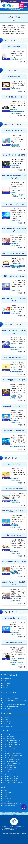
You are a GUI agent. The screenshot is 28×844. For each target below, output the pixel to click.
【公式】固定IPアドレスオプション (10, 776)
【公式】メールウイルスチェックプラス (11, 763)
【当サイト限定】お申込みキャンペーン (11, 698)
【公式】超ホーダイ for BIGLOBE (10, 778)
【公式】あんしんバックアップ (9, 748)
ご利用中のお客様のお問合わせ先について (12, 803)
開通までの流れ (6, 683)
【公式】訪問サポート (7, 772)
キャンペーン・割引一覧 (8, 696)
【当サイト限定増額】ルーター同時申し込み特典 (13, 704)
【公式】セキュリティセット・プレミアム (12, 740)
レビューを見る (6, 801)
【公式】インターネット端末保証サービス (12, 755)
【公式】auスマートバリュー (9, 708)
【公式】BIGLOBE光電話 (8, 736)
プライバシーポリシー (7, 792)
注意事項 (4, 796)
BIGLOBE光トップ (6, 678)
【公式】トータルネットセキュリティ (11, 742)
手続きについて (6, 723)
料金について (5, 719)
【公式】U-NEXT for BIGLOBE (9, 774)
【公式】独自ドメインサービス (9, 769)
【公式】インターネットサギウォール (11, 744)
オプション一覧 (6, 734)
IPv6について (5, 687)
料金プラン (5, 681)
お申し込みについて (7, 721)
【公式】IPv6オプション (8, 757)
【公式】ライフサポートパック (9, 751)
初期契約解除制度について (8, 798)
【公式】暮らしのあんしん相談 (9, 780)
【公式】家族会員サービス (8, 765)
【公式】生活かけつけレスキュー (10, 767)
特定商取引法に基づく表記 (8, 805)
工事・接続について (7, 726)
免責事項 (4, 794)
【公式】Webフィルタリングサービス (11, 759)
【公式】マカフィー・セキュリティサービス (12, 782)
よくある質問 (5, 717)
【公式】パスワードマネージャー (10, 761)
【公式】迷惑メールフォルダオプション (11, 753)
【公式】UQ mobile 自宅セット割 (10, 706)
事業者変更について (7, 685)
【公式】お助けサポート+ (8, 746)
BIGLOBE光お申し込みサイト (7, 12)
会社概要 (4, 790)
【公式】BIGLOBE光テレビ (8, 738)
